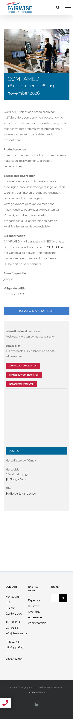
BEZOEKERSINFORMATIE (21, 384)
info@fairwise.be (16, 633)
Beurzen (33, 606)
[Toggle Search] (58, 7)
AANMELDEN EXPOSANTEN (22, 366)
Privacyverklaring (36, 692)
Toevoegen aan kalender (36, 310)
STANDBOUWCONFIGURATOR (23, 375)
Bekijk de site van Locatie (21, 493)
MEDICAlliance (56, 247)
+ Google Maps (17, 479)
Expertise (34, 600)
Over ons (34, 611)
